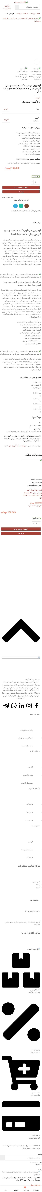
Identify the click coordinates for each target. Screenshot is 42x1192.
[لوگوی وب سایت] (21, 2)
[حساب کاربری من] (3, 2)
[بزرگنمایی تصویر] (36, 61)
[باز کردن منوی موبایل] (39, 2)
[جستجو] (17, 7)
